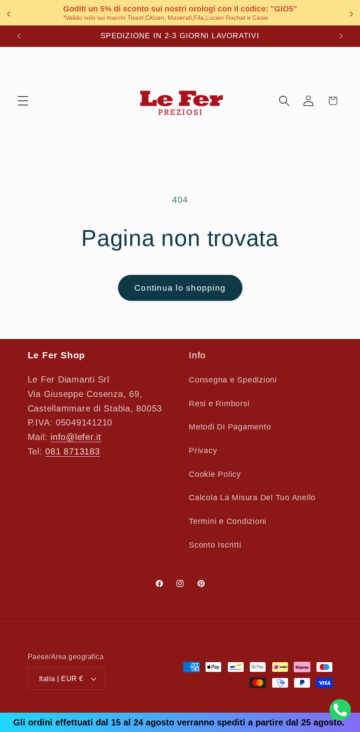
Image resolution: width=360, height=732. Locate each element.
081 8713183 (72, 451)
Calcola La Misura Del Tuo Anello (252, 497)
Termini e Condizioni (227, 521)
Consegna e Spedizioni (233, 379)
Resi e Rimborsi (219, 403)
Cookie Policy (215, 474)
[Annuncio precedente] (19, 36)
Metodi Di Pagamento (230, 426)
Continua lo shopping (180, 287)
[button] (23, 101)
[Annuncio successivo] (341, 36)
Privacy (203, 450)
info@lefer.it (75, 437)
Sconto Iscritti (215, 545)
